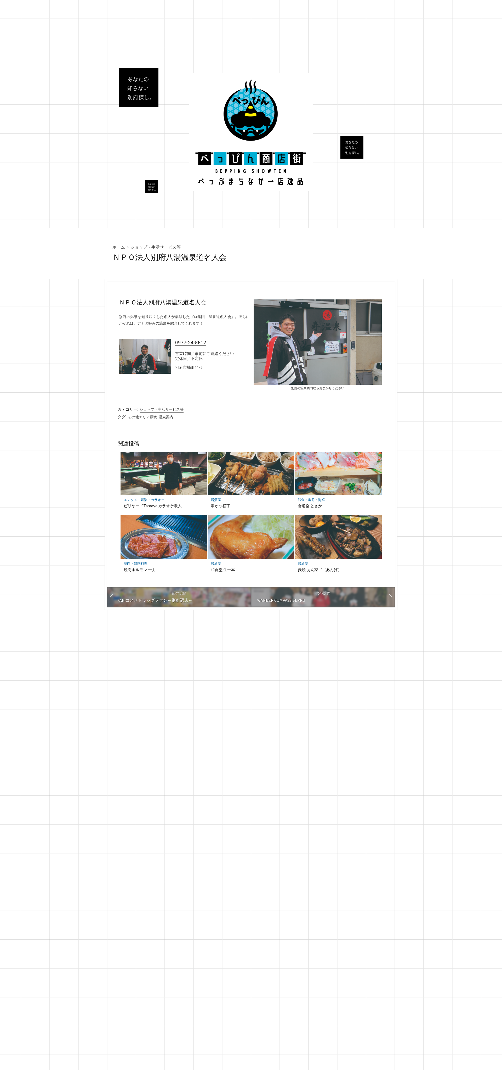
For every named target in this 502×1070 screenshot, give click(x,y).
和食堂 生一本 (223, 569)
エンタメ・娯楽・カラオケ (144, 500)
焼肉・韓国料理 (135, 563)
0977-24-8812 (190, 342)
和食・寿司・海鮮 (311, 500)
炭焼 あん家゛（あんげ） (320, 569)
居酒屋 (216, 500)
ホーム (118, 246)
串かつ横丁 (220, 505)
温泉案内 (166, 417)
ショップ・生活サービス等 (155, 246)
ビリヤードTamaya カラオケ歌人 (153, 505)
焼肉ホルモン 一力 (140, 569)
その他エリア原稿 (142, 417)
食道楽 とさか (310, 505)
